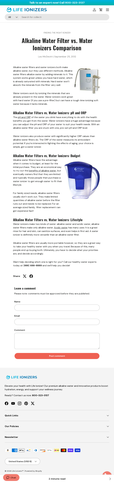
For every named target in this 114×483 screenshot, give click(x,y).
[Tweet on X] (24, 276)
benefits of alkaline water (42, 170)
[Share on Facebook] (31, 276)
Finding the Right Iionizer (57, 32)
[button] (101, 10)
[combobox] (57, 17)
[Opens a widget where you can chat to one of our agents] (11, 478)
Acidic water (61, 227)
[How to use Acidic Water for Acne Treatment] (110, 479)
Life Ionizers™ (18, 471)
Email (17, 316)
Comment (19, 330)
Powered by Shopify (33, 471)
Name (17, 301)
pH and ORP (24, 117)
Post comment (57, 356)
